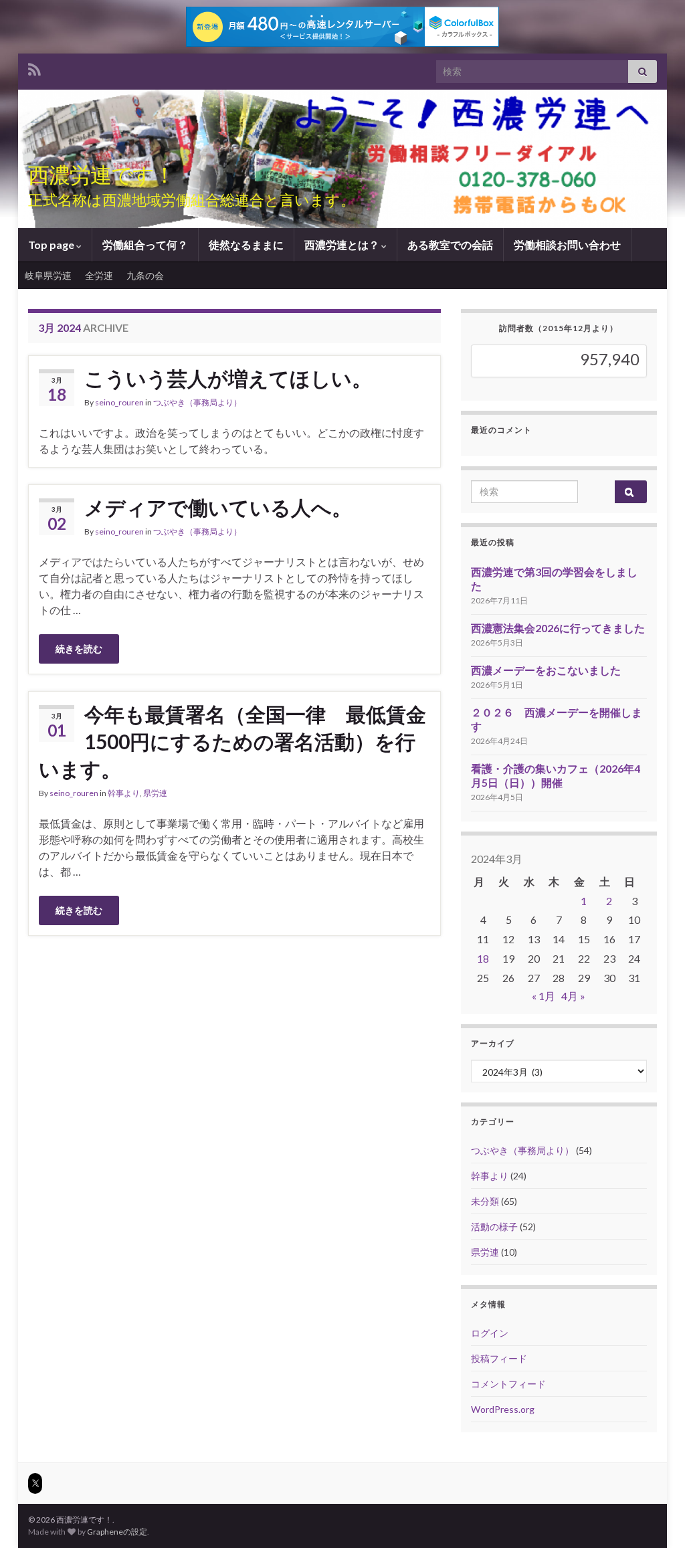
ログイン (489, 1333)
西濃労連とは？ (342, 244)
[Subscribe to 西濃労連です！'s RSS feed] (34, 68)
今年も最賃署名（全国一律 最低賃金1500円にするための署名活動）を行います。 (232, 741)
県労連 (155, 793)
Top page (52, 244)
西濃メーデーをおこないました (546, 670)
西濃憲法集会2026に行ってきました (558, 627)
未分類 (485, 1201)
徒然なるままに (246, 244)
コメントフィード (508, 1383)
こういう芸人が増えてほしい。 (228, 378)
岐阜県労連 (48, 275)
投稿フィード (499, 1358)
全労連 (99, 275)
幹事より (124, 793)
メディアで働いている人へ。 (218, 507)
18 (483, 958)
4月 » (573, 995)
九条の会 (145, 275)
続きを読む (79, 648)
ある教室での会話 (450, 244)
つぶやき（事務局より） (197, 402)
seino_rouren (119, 402)
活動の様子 (494, 1226)
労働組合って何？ (145, 244)
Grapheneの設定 (117, 1532)
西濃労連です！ (101, 174)
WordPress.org (502, 1409)
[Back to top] (655, 1518)
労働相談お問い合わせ (567, 244)
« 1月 (543, 995)
